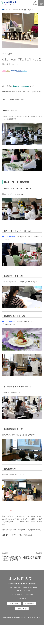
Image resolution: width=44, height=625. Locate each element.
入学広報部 (13, 70)
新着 (4, 70)
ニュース (24, 70)
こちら (4, 535)
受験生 (8, 70)
